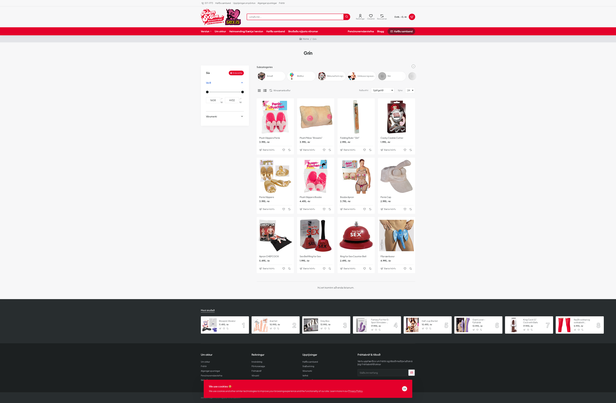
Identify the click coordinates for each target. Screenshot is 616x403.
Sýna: (400, 90)
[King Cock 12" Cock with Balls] (513, 325)
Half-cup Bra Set (430, 321)
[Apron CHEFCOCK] (275, 235)
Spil (419, 76)
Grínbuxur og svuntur (366, 76)
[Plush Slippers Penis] (275, 117)
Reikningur (258, 354)
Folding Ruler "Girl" (349, 137)
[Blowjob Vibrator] (209, 325)
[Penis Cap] (396, 176)
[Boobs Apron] (356, 176)
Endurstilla (237, 73)
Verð (208, 82)
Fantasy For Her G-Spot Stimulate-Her (380, 321)
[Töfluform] (259, 90)
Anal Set (273, 321)
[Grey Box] (311, 325)
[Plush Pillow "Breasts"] (315, 117)
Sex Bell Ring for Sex (310, 256)
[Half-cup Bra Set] (412, 325)
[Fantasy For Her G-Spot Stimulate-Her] (361, 325)
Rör (389, 76)
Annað (270, 76)
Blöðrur (300, 76)
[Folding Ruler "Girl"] (356, 117)
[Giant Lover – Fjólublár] (463, 325)
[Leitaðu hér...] (346, 17)
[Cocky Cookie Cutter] (396, 117)
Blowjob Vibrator (227, 321)
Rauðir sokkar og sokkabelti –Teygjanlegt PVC (582, 321)
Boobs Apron (347, 197)
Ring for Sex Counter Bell (353, 256)
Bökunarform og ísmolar (336, 76)
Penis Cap (386, 197)
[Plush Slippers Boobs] (315, 176)
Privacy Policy (355, 391)
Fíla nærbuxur (388, 256)
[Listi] (265, 90)
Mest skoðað (208, 310)
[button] (267, 150)
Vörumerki (211, 116)
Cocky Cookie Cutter (392, 137)
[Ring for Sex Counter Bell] (356, 235)
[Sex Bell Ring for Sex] (315, 235)
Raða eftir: (364, 90)
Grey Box (324, 321)
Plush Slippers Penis (269, 137)
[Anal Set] (260, 325)
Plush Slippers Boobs (311, 197)
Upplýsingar (309, 354)
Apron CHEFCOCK (269, 256)
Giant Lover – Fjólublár (478, 321)
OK (404, 388)
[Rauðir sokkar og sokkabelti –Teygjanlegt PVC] (564, 325)
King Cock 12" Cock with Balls (530, 321)
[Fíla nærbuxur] (396, 235)
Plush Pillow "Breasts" (311, 137)
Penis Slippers (266, 197)
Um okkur (206, 354)
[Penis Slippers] (275, 176)
